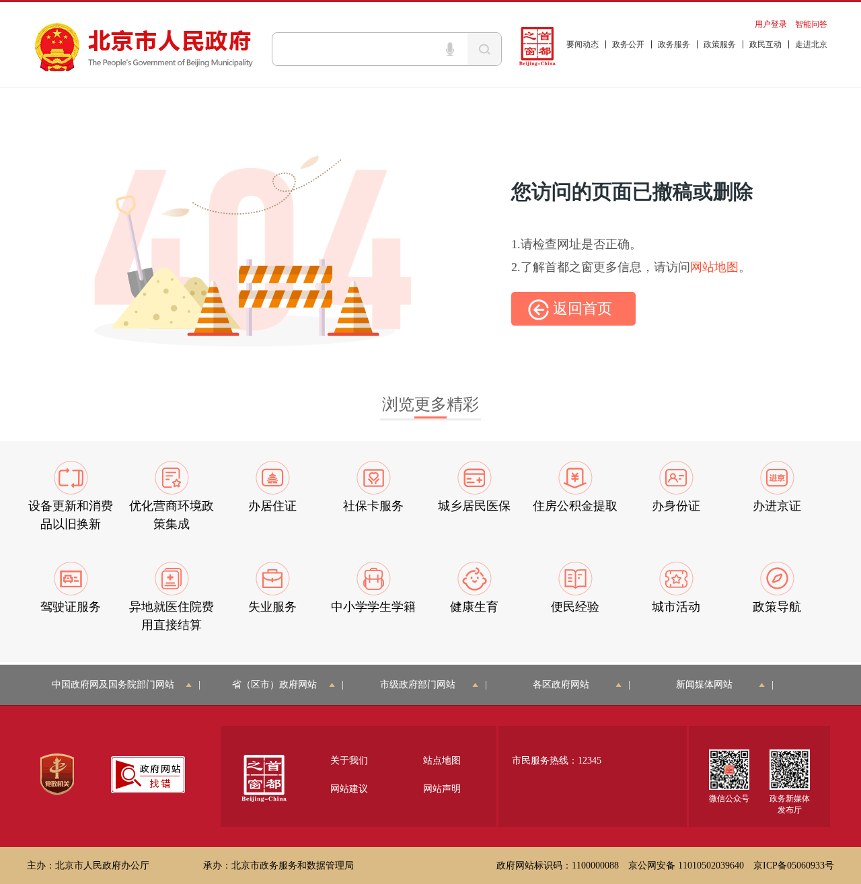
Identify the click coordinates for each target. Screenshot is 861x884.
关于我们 (349, 761)
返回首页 (580, 308)
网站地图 (714, 267)
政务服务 (674, 44)
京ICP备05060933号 (793, 865)
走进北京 (811, 44)
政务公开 (628, 44)
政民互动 (765, 44)
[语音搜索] (450, 49)
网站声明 (442, 789)
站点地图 (442, 761)
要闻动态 (582, 44)
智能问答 (811, 24)
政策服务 (720, 44)
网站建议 (349, 789)
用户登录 (771, 24)
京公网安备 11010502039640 (686, 865)
